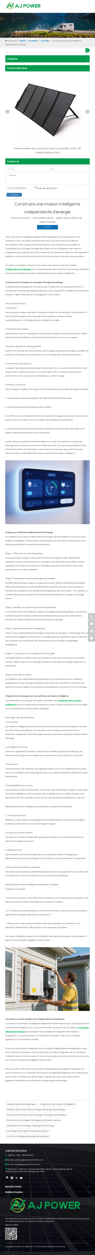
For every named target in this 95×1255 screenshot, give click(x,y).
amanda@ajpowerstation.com (29, 1160)
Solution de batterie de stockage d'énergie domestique (36, 1109)
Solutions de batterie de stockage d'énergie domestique (36, 1115)
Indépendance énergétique (21, 1104)
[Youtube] (21, 1178)
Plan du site (60, 1247)
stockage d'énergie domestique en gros (28, 1131)
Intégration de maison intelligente (57, 1104)
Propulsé (51, 222)
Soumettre (14, 195)
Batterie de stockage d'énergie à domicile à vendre (34, 1120)
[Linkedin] (12, 1178)
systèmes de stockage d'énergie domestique (30, 1125)
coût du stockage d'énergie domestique (28, 1136)
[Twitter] (16, 1178)
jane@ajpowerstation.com (27, 1164)
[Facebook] (7, 1178)
